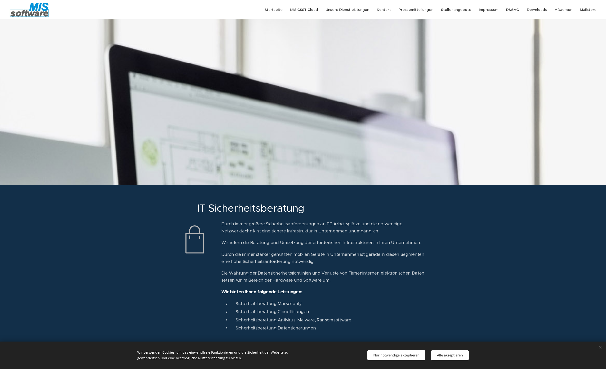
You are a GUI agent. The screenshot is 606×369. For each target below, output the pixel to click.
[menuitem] (274, 10)
